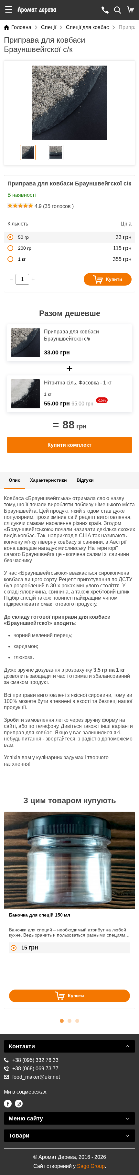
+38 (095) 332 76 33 (35, 1060)
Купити (114, 279)
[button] (8, 10)
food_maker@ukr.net (36, 1077)
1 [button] (61, 1020)
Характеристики (48, 480)
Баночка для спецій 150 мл (39, 915)
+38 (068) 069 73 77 (35, 1068)
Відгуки (85, 480)
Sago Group (91, 1166)
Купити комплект (69, 445)
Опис (14, 480)
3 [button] (77, 1020)
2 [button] (69, 1020)
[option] (69, 103)
